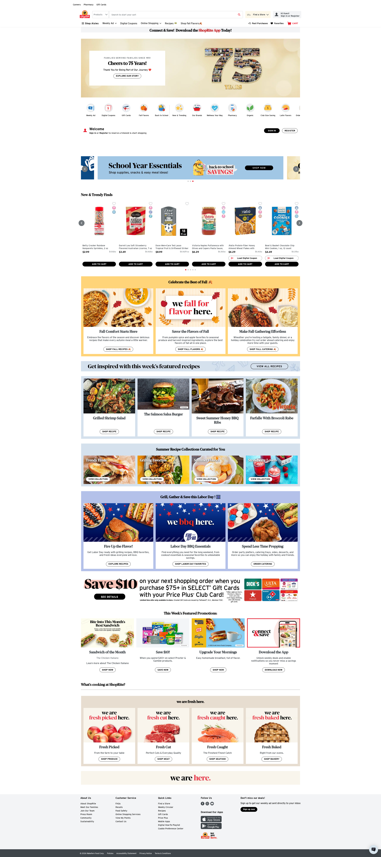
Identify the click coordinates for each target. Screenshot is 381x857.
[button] (295, 23)
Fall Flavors (144, 115)
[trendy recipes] (109, 470)
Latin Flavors (285, 115)
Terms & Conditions (163, 853)
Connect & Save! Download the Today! (191, 30)
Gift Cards (101, 4)
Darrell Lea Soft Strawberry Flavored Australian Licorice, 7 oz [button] (135, 247)
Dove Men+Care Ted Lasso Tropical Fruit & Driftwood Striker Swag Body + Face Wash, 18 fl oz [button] (172, 247)
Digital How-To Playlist (169, 825)
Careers (77, 4)
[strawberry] (272, 470)
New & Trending (179, 115)
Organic (250, 115)
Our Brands (197, 115)
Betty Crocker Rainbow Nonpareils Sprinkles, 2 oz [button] (95, 247)
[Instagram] (207, 804)
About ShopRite (88, 803)
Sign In (272, 130)
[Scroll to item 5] (195, 269)
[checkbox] (114, 204)
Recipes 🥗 (171, 23)
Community (86, 818)
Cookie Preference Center (170, 828)
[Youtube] (212, 804)
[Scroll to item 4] (193, 269)
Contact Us (120, 821)
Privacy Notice (145, 853)
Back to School (161, 115)
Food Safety (121, 811)
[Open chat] (373, 849)
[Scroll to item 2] (190, 181)
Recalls (119, 807)
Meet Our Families (89, 807)
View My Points (123, 818)
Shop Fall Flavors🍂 (191, 23)
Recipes (162, 811)
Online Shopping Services (127, 814)
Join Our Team (87, 811)
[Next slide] (296, 169)
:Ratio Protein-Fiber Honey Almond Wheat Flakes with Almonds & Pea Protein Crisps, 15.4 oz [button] (243, 247)
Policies (110, 853)
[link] (258, 23)
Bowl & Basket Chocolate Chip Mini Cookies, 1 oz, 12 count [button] (279, 247)
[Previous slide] (85, 169)
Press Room (86, 814)
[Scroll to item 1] (188, 181)
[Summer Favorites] (217, 470)
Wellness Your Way (215, 115)
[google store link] (211, 828)
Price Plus (163, 818)
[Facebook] (202, 804)
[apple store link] (211, 821)
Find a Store (164, 803)
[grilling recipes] (163, 470)
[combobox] (100, 14)
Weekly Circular (165, 807)
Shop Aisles (92, 23)
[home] (85, 14)
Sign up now (249, 809)
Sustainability (87, 821)
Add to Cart (99, 264)
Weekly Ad (90, 115)
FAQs (118, 803)
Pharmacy (88, 4)
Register (290, 130)
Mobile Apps (164, 821)
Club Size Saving (268, 115)
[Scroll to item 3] (193, 181)
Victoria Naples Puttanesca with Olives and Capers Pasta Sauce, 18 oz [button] (208, 247)
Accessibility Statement (126, 853)
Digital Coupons (128, 23)
